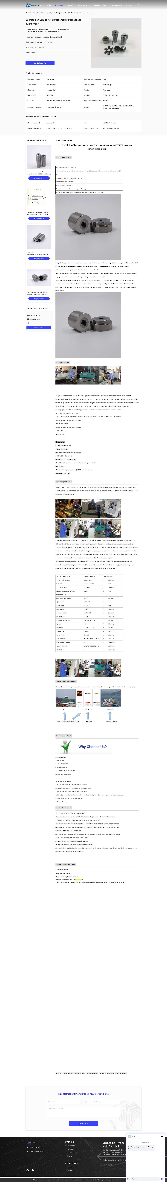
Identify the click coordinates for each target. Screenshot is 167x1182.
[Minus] (162, 1136)
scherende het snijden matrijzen (74, 1073)
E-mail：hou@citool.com (36, 1151)
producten (36, 13)
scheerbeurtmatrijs (46, 13)
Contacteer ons (100, 5)
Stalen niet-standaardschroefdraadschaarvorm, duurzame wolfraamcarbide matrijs (38, 254)
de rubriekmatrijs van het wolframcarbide (113, 1073)
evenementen (116, 5)
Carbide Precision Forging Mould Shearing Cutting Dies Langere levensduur (37, 294)
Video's (70, 5)
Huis (49, 5)
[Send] (162, 1179)
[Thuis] (33, 5)
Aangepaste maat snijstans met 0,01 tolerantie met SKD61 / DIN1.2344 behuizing (38, 214)
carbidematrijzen (92, 1073)
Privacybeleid (37, 1180)
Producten (59, 5)
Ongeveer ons (83, 5)
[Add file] (128, 1179)
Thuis (29, 13)
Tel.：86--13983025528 (35, 1147)
